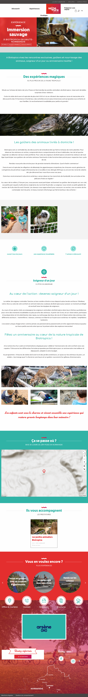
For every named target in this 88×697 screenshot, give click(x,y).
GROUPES (71, 2)
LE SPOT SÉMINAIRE (58, 2)
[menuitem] (15, 9)
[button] (78, 10)
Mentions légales (7, 695)
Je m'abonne (23, 656)
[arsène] (44, 627)
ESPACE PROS (82, 2)
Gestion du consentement (24, 695)
